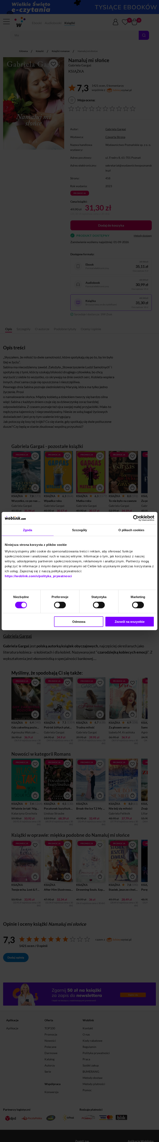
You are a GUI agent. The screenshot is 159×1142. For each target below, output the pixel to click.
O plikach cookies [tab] (131, 530)
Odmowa (78, 621)
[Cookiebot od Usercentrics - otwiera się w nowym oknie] (136, 518)
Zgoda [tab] (27, 530)
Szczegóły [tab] (79, 530)
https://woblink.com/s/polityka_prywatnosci (38, 576)
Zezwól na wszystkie (130, 621)
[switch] (60, 605)
